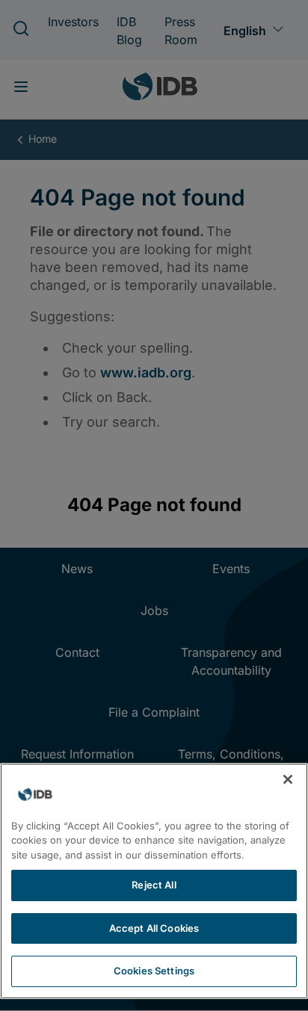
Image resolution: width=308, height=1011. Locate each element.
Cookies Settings (154, 971)
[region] (154, 881)
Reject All (154, 885)
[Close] (287, 779)
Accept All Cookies (154, 928)
